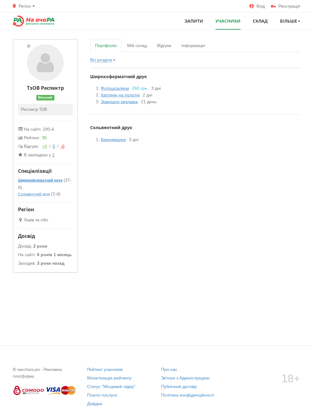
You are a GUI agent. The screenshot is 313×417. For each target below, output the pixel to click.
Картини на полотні (120, 94)
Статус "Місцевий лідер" (111, 386)
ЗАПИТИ (194, 21)
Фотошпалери (115, 88)
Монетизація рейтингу (109, 377)
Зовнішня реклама (119, 101)
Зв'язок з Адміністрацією (185, 377)
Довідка (94, 403)
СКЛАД (260, 21)
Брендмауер (113, 139)
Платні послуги (102, 395)
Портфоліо (106, 45)
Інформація (193, 45)
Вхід (260, 6)
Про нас (169, 369)
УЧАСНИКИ (228, 21)
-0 (62, 146)
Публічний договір (179, 386)
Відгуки (164, 45)
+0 (44, 146)
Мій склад (137, 45)
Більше (288, 21)
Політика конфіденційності (187, 395)
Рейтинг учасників (105, 369)
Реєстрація (289, 6)
